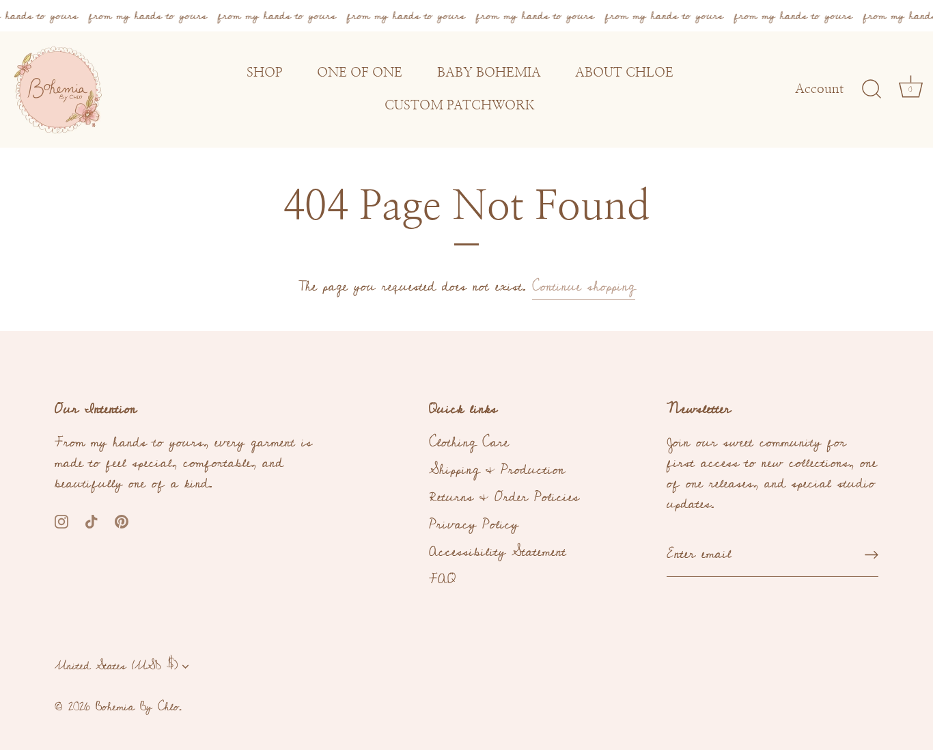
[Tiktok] (91, 520)
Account (819, 89)
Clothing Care (469, 442)
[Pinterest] (121, 520)
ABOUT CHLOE (624, 72)
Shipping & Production (497, 470)
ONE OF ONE (359, 72)
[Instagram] (61, 520)
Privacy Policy (473, 524)
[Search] (872, 90)
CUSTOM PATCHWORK (460, 106)
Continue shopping (583, 286)
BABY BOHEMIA (489, 72)
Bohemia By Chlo (137, 707)
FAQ (442, 579)
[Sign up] (871, 554)
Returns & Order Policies (504, 497)
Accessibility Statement (497, 552)
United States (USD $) (116, 666)
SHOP (265, 72)
